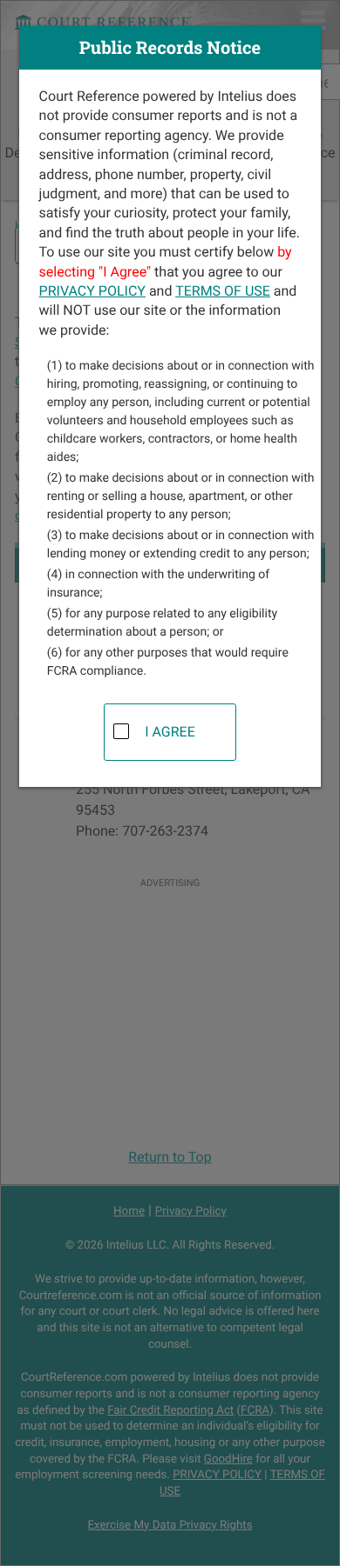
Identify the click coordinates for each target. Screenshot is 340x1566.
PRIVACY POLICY (92, 291)
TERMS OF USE (222, 291)
